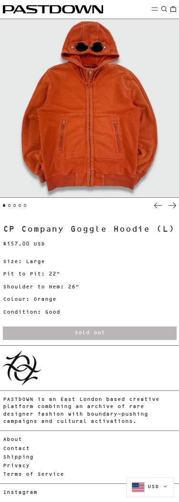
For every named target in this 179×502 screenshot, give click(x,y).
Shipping (18, 457)
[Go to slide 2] (9, 205)
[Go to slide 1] (4, 205)
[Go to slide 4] (20, 205)
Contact (16, 448)
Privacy (16, 466)
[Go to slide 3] (14, 205)
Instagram (20, 492)
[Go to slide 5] (25, 205)
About (12, 439)
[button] (164, 9)
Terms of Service (33, 474)
